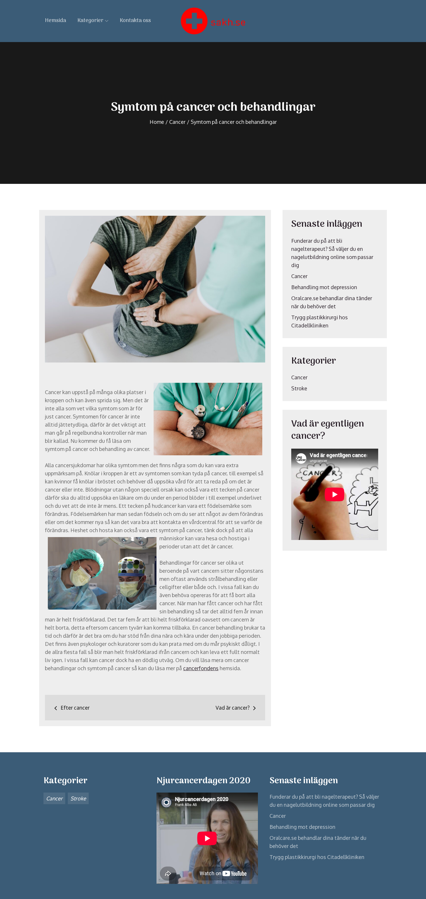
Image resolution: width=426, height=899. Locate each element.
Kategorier (90, 21)
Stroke (299, 388)
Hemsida (55, 21)
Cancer (299, 276)
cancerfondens (201, 668)
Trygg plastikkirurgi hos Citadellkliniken (317, 857)
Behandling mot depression (324, 287)
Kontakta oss (135, 21)
